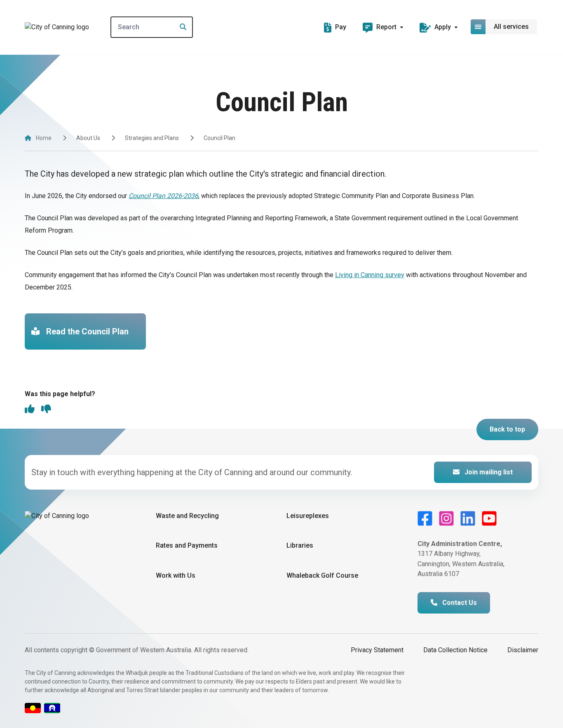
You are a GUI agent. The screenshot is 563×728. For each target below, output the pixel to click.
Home (44, 138)
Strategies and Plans (152, 138)
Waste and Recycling (187, 516)
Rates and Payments (187, 545)
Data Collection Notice (455, 650)
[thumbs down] (46, 409)
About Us (88, 138)
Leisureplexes (307, 516)
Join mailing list (488, 472)
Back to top (507, 429)
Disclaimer (522, 650)
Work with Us (175, 575)
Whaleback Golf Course (322, 575)
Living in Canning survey (369, 275)
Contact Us (459, 603)
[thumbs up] (30, 409)
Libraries (299, 545)
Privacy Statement (377, 650)
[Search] (180, 27)
